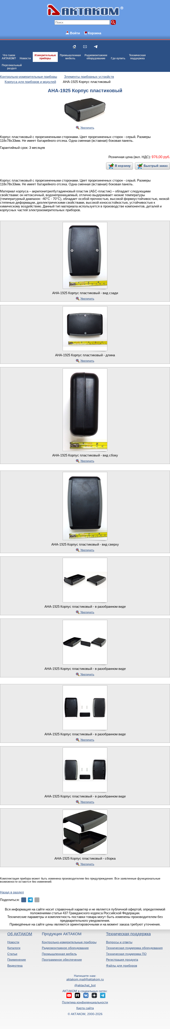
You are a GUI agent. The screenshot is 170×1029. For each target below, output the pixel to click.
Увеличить (87, 127)
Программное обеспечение (62, 959)
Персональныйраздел (12, 67)
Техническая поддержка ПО (126, 954)
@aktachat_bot (85, 985)
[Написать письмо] (85, 46)
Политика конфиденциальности (85, 1002)
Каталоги (13, 948)
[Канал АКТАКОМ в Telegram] (102, 995)
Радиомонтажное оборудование (65, 948)
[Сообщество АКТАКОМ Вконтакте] (86, 995)
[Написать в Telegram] (95, 46)
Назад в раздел (12, 892)
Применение (16, 959)
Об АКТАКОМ (19, 934)
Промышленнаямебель (70, 57)
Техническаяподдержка (137, 57)
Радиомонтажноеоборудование (96, 57)
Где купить (118, 58)
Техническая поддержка (128, 934)
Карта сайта (85, 1008)
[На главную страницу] (74, 46)
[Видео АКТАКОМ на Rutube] (77, 995)
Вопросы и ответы (119, 942)
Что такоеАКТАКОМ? (9, 57)
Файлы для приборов (121, 965)
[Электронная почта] (37, 899)
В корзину (123, 165)
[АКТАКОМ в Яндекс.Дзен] (94, 995)
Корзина (94, 33)
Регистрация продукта (122, 959)
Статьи (12, 954)
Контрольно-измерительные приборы (69, 942)
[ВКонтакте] (23, 899)
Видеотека (15, 965)
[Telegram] (30, 899)
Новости (25, 58)
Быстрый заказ (156, 165)
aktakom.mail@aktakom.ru (85, 979)
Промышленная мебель (59, 954)
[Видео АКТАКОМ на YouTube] (69, 995)
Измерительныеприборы (45, 57)
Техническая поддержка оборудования (134, 948)
